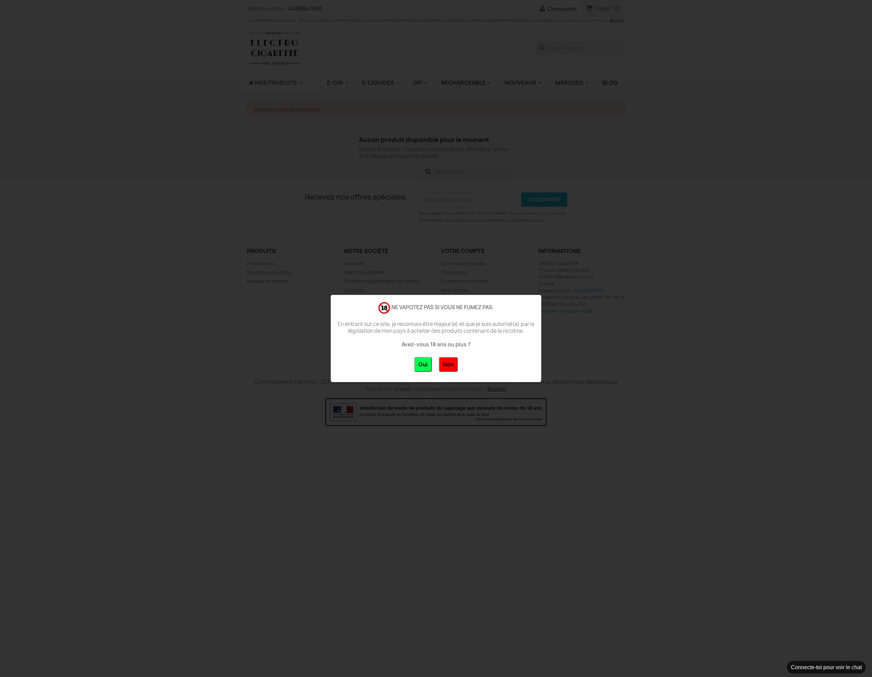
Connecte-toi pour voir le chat (826, 667)
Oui (423, 364)
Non (448, 364)
